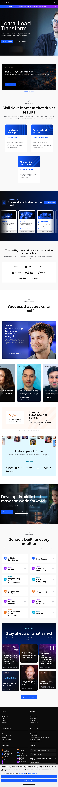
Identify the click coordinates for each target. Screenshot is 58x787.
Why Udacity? (5, 716)
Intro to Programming (6, 739)
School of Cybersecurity (22, 749)
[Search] (50, 2)
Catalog (32, 714)
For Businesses (22, 41)
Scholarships (33, 720)
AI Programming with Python (44, 222)
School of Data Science (22, 753)
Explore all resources (30, 697)
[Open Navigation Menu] (54, 2)
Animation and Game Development (14, 612)
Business (11, 568)
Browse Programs (50, 202)
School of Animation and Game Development (8, 750)
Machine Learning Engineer (36, 741)
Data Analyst (4, 737)
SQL (2, 733)
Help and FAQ (33, 718)
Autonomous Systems (13, 591)
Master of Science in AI (39, 754)
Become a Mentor (6, 724)
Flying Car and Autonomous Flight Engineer (39, 737)
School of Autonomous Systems (6, 758)
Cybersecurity (42, 591)
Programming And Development (14, 579)
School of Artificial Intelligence (8, 754)
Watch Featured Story (16, 353)
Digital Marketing (5, 741)
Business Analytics (6, 731)
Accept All (29, 776)
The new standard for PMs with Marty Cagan (28, 682)
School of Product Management (23, 762)
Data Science (41, 558)
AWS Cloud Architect (6, 735)
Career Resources (40, 601)
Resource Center (34, 722)
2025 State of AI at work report (46, 682)
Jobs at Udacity (5, 722)
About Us (4, 714)
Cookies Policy (22, 773)
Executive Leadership (41, 568)
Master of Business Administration (41, 750)
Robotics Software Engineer (36, 742)
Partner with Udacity (6, 725)
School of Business (8, 760)
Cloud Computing (41, 580)
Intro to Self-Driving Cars (35, 739)
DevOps (39, 613)
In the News (4, 720)
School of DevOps (23, 755)
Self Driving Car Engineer (7, 742)
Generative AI (5, 221)
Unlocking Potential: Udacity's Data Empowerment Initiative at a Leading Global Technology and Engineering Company (46, 658)
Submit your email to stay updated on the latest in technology (41, 759)
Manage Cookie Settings (29, 784)
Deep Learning (33, 733)
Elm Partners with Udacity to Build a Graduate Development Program (10, 659)
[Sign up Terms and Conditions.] (55, 758)
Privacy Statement (32, 773)
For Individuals (8, 41)
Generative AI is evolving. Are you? (26, 72)
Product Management (13, 601)
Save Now (44, 6)
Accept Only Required (29, 780)
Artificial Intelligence (13, 558)
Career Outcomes (34, 716)
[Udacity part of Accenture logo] (5, 2)
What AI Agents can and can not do (9, 684)
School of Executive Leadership (21, 758)
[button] (25, 91)
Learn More (12, 84)
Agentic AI (23, 221)
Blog (3, 718)
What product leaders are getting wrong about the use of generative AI (29, 654)
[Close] (55, 6)
